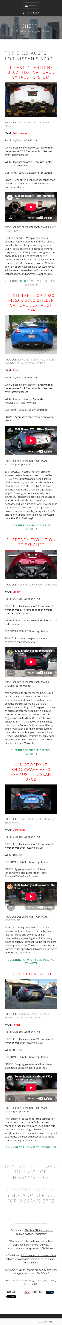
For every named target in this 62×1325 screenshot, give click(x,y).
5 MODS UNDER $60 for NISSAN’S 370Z (31, 1198)
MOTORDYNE (12, 920)
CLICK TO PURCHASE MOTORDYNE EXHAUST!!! (31, 961)
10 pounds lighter (42, 162)
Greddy (29, 1280)
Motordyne (18, 829)
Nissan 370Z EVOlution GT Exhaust (37, 584)
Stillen (15, 370)
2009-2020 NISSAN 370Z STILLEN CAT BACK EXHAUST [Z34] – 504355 (30, 361)
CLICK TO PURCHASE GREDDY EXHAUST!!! (31, 752)
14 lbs (18, 1049)
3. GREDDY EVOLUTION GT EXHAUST (31, 542)
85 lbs (18, 854)
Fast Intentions (20, 133)
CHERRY (31, 26)
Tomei (16, 1024)
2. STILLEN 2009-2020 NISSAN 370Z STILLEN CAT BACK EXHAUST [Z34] (31, 303)
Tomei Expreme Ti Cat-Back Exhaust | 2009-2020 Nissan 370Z (27, 1015)
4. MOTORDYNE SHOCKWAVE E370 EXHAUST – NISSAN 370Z (31, 772)
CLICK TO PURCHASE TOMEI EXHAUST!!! (31, 1147)
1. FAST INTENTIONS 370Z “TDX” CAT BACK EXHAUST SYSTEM (31, 72)
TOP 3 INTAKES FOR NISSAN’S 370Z (35, 1171)
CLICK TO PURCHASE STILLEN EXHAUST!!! (31, 527)
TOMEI (9, 1111)
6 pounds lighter (41, 620)
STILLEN (10, 464)
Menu (33, 5)
